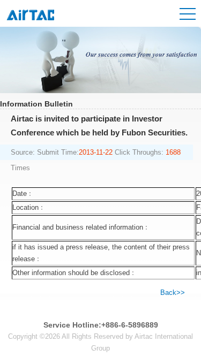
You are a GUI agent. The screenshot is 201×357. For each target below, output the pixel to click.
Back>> (172, 292)
